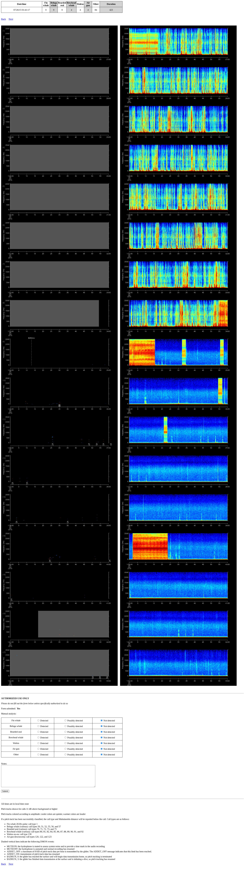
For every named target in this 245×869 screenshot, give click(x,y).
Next (11, 19)
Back (3, 19)
